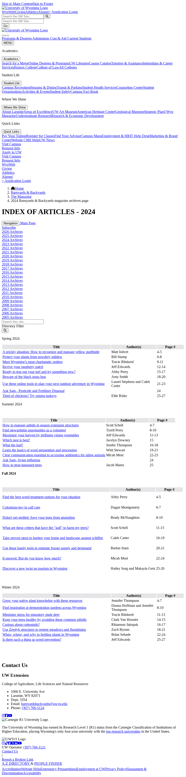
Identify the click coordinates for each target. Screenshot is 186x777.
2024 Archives (12, 240)
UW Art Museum (64, 112)
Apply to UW (12, 152)
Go (5, 26)
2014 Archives (12, 280)
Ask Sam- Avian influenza (21, 460)
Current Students (79, 38)
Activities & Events (36, 91)
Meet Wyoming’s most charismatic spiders (32, 362)
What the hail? (12, 445)
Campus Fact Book (84, 91)
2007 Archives (12, 309)
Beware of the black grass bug (24, 377)
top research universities (123, 731)
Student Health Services (99, 87)
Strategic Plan (154, 112)
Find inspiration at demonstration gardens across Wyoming (44, 608)
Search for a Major (15, 63)
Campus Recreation (16, 87)
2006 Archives (12, 313)
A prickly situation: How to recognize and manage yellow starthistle (50, 352)
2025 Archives (12, 236)
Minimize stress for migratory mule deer (30, 615)
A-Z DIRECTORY (16, 763)
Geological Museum (129, 112)
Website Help (30, 769)
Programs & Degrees (17, 38)
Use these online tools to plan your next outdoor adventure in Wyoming (53, 384)
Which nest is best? (16, 440)
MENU (8, 43)
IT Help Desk (139, 136)
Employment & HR (116, 136)
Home (19, 188)
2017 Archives (12, 268)
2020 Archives (12, 256)
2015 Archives (12, 276)
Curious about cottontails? (21, 624)
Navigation (10, 223)
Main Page (27, 223)
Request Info (11, 148)
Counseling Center (129, 87)
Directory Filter (13, 326)
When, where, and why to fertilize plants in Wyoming (40, 634)
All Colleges (68, 67)
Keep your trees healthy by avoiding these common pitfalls (44, 620)
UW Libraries (79, 63)
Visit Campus (11, 144)
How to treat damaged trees (22, 465)
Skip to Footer (43, 4)
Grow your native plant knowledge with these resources (42, 600)
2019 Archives (12, 260)
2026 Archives (12, 232)
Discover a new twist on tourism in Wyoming (34, 568)
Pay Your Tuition (14, 136)
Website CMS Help (25, 140)
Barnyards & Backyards (28, 192)
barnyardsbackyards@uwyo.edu (44, 704)
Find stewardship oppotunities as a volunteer (34, 430)
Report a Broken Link (17, 759)
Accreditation (11, 769)
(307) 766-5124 (33, 708)
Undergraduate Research (33, 116)
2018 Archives (12, 264)
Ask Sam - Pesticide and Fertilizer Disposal (33, 391)
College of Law (48, 67)
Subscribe (9, 228)
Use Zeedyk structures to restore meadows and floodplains (44, 629)
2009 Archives (12, 301)
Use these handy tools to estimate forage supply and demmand (46, 548)
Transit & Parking (69, 87)
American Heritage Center (96, 112)
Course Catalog (100, 63)
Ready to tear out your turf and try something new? (39, 372)
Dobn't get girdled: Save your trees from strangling (38, 517)
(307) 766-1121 (34, 747)
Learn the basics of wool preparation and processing (39, 450)
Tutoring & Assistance (127, 63)
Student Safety (60, 91)
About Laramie (13, 112)
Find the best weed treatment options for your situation (41, 497)
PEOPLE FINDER (48, 763)
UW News (47, 140)
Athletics (31, 12)
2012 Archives (12, 289)
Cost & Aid (58, 38)
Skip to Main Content (17, 4)
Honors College (25, 67)
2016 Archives (12, 272)
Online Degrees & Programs (49, 63)
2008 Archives (12, 305)
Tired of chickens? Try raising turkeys (29, 396)
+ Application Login (63, 12)
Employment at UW (90, 769)
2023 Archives (12, 244)
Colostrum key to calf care (21, 507)
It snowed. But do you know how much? (31, 558)
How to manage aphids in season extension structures (40, 425)
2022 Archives (12, 248)
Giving (20, 12)
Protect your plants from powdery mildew (32, 357)
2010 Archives (12, 297)
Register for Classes (40, 136)
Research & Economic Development (77, 116)
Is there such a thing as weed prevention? (31, 639)
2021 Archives (12, 252)
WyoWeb (8, 12)
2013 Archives (12, 285)
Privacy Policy (115, 769)
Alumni (43, 12)
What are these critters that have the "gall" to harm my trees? (45, 528)
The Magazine (21, 196)
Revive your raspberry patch (22, 367)
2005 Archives (12, 317)
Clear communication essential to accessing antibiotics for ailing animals (53, 455)
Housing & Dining (43, 87)
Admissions (41, 38)
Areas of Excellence (38, 112)
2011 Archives (12, 293)
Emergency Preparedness (58, 769)
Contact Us (10, 751)
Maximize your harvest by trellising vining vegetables (40, 435)
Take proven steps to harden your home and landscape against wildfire (52, 538)
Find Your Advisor (67, 136)
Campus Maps (91, 136)
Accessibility (32, 773)
